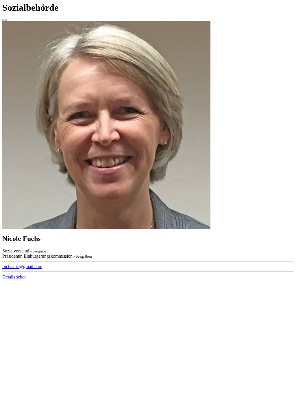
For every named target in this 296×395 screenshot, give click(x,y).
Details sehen (14, 276)
